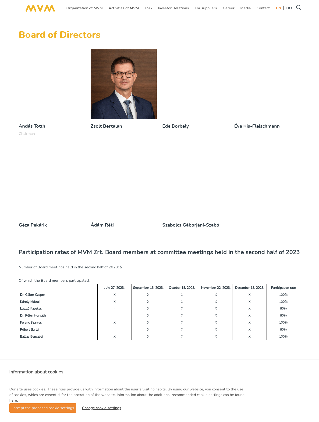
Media (246, 10)
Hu (289, 8)
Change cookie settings (101, 408)
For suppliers (206, 10)
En (278, 8)
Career (229, 10)
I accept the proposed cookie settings (43, 408)
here (13, 400)
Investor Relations (173, 10)
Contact (263, 10)
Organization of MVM (84, 10)
